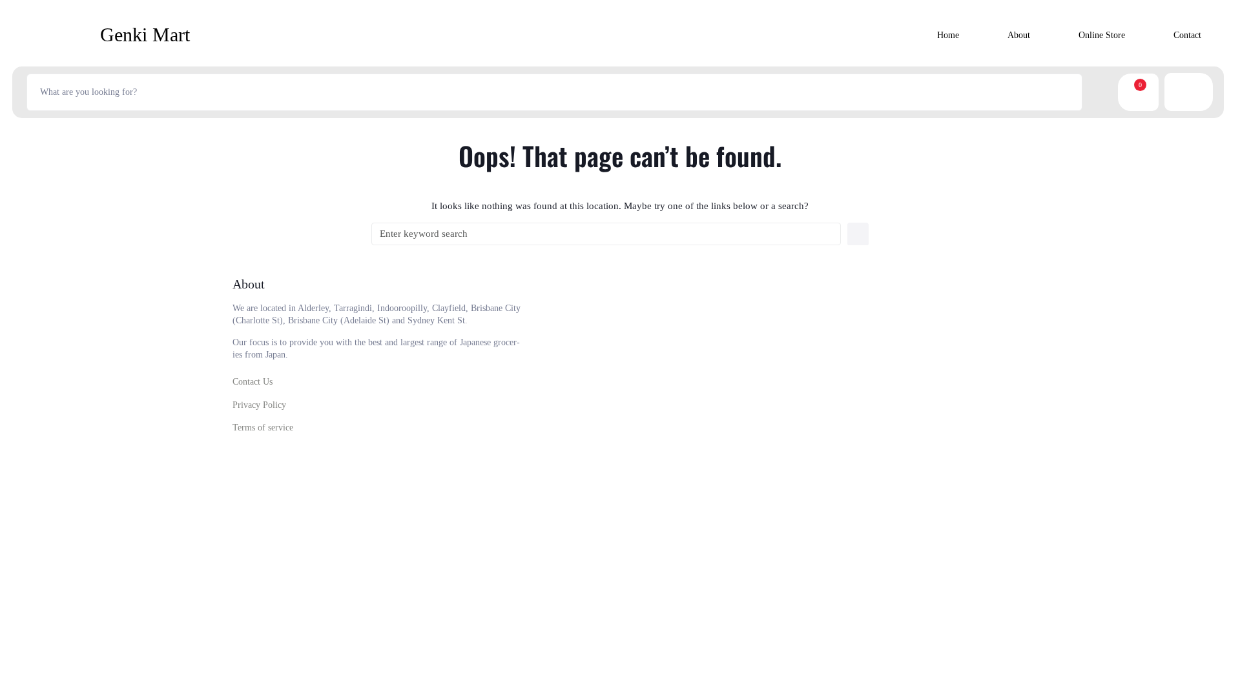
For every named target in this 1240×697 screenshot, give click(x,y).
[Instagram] (897, 425)
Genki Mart (145, 34)
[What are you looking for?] (554, 92)
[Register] (1179, 92)
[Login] (1197, 92)
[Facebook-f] (862, 425)
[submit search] (1097, 92)
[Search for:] (606, 234)
